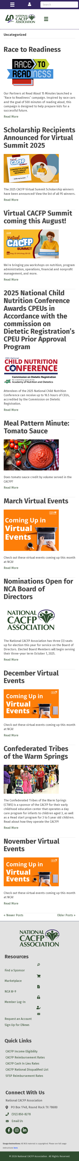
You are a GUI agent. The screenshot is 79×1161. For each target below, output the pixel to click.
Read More (11, 116)
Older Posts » (66, 915)
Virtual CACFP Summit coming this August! (38, 217)
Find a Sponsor (15, 970)
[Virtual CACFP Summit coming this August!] (31, 243)
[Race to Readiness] (31, 72)
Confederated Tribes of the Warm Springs (36, 752)
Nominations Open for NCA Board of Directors (38, 589)
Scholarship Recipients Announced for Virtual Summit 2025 (39, 138)
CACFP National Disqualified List (27, 1069)
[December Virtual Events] (31, 703)
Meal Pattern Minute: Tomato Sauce (36, 427)
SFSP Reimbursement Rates (24, 1076)
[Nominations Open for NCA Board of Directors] (31, 619)
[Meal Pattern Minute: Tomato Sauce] (31, 454)
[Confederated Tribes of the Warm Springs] (31, 779)
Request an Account (18, 1019)
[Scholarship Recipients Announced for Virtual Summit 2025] (31, 168)
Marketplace (13, 981)
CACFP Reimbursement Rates (25, 1057)
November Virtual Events (31, 845)
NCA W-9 (10, 991)
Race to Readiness (32, 49)
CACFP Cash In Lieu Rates (22, 1063)
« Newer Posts (13, 915)
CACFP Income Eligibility (21, 1051)
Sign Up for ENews (17, 1025)
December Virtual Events (31, 677)
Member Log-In (15, 1002)
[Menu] (12, 4)
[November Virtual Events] (31, 871)
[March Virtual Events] (31, 530)
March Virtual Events (36, 501)
